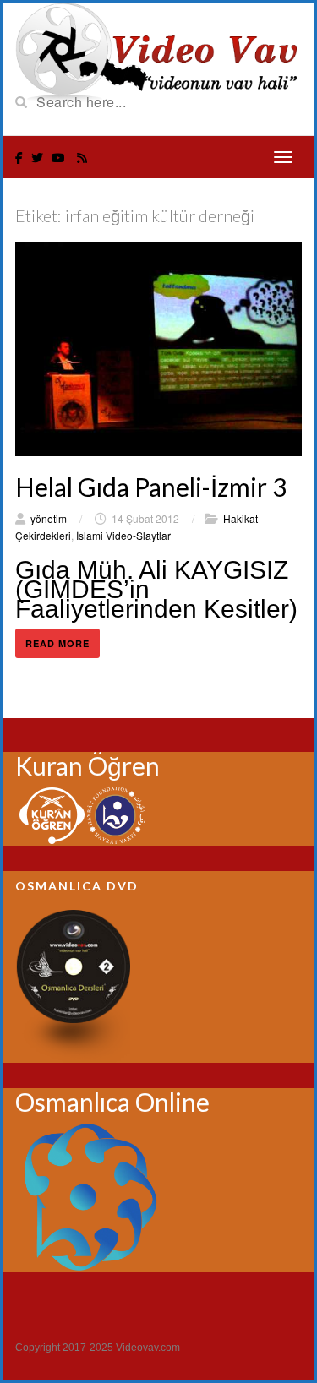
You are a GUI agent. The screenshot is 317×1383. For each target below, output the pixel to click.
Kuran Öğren (87, 765)
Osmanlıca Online (112, 1101)
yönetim (48, 518)
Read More (57, 643)
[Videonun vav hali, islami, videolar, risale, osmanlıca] (158, 50)
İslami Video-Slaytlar (123, 535)
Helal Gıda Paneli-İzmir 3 (151, 486)
